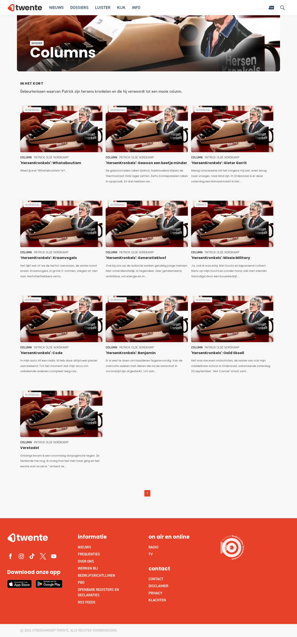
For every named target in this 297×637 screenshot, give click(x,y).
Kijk (121, 7)
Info (136, 7)
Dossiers (79, 7)
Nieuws (56, 7)
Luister (102, 7)
